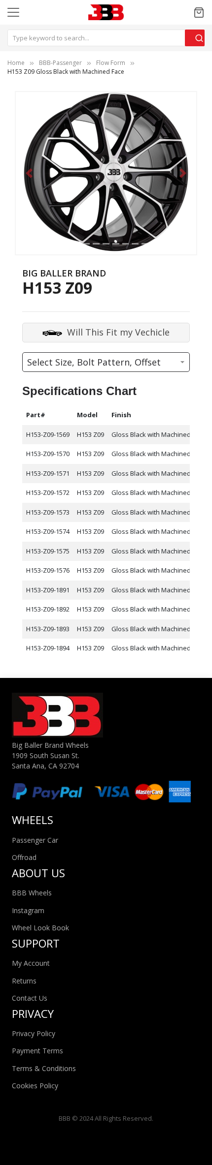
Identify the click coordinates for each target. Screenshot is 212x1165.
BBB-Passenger (60, 63)
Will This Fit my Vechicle (118, 331)
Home (16, 63)
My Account (31, 963)
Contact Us (29, 998)
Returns (24, 980)
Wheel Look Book (40, 927)
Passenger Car (35, 840)
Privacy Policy (33, 1033)
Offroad (24, 857)
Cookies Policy (35, 1085)
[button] (29, 173)
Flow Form (110, 63)
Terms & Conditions (44, 1068)
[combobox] (106, 38)
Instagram (28, 910)
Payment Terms (37, 1050)
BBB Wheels (32, 892)
